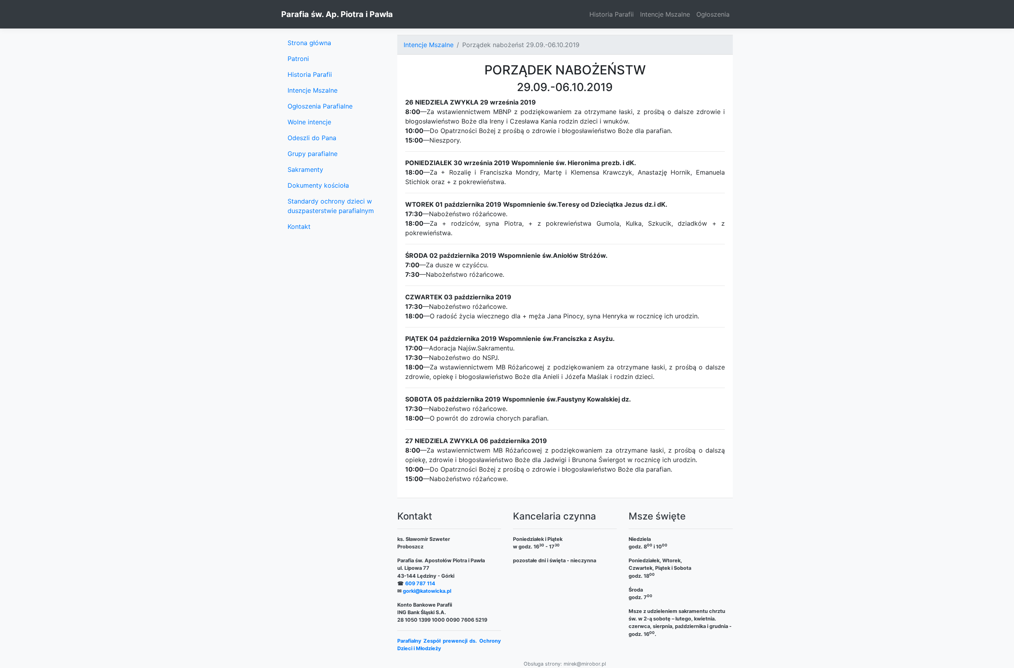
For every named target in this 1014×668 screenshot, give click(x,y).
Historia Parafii (611, 14)
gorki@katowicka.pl (427, 591)
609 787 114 (420, 583)
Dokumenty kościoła (318, 185)
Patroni (298, 59)
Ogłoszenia (713, 14)
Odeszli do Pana (312, 138)
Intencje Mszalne (665, 14)
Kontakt (299, 226)
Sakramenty (305, 169)
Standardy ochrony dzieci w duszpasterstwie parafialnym (331, 206)
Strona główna (309, 43)
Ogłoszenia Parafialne (320, 106)
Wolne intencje (309, 122)
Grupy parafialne (312, 154)
